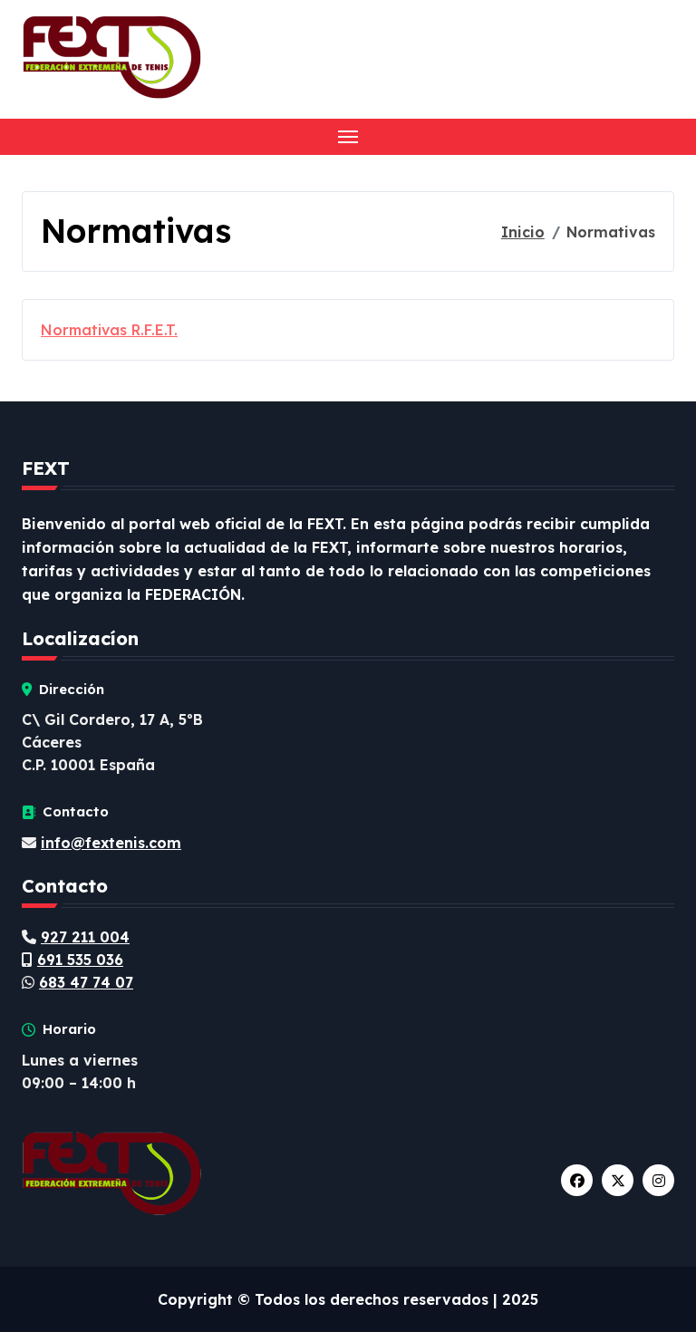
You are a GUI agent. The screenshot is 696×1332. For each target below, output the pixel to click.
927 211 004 (85, 937)
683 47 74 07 (86, 982)
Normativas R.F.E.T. (109, 330)
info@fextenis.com (111, 843)
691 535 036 (80, 960)
